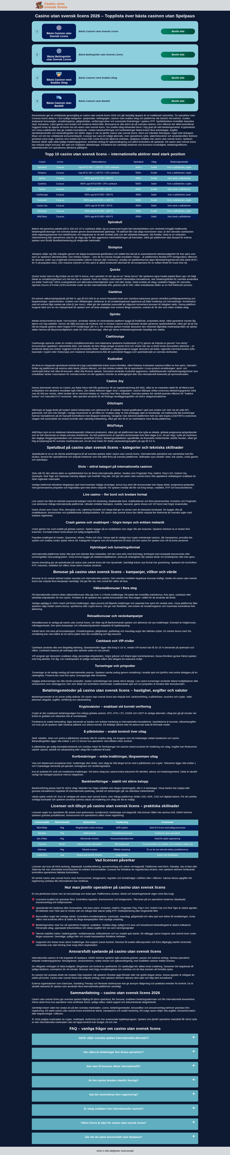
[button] (225, 980)
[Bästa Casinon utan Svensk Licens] (59, 31)
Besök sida (178, 31)
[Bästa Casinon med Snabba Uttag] (59, 77)
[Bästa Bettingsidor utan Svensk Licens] (59, 54)
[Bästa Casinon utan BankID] (59, 101)
